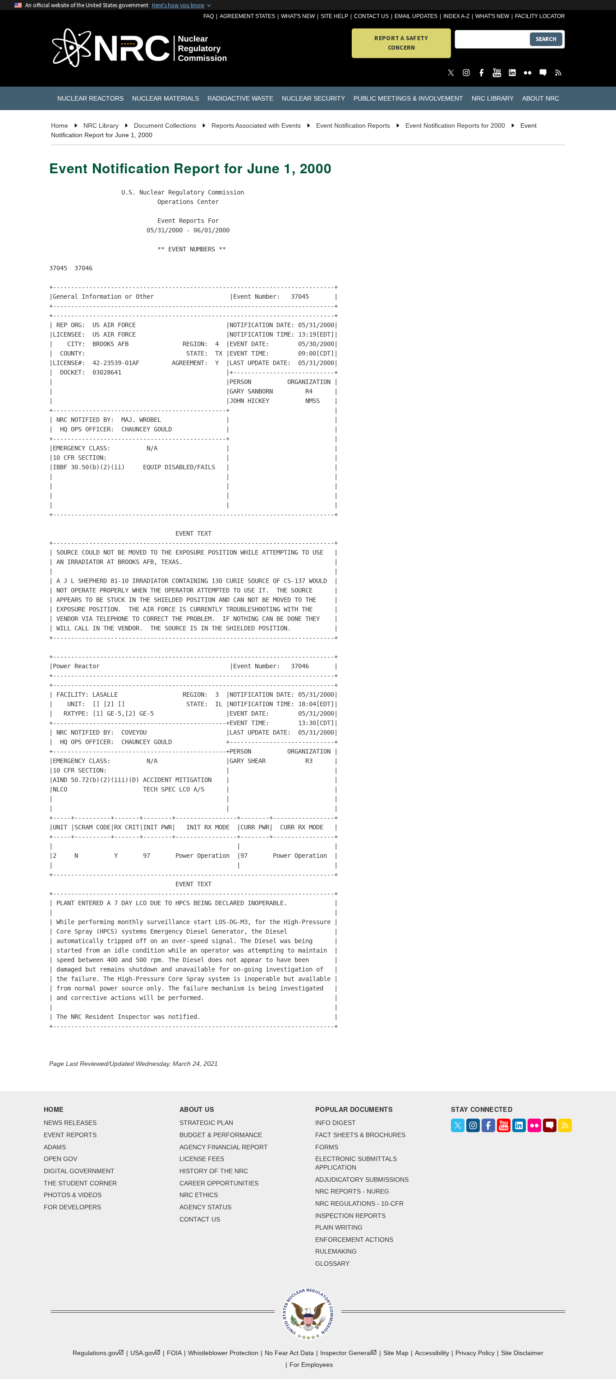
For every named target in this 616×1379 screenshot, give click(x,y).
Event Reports (70, 1134)
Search (546, 39)
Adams (55, 1147)
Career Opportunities (218, 1183)
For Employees (311, 1364)
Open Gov (60, 1158)
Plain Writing (339, 1227)
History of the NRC (213, 1171)
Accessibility (432, 1352)
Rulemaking (336, 1251)
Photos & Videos (72, 1195)
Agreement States (247, 16)
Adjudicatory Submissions (362, 1179)
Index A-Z (456, 16)
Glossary (332, 1263)
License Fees (201, 1158)
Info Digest (335, 1122)
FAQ (208, 16)
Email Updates (416, 16)
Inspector (346, 1352)
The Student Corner (80, 1183)
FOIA (174, 1352)
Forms (326, 1147)
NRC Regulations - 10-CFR (359, 1203)
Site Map (396, 1352)
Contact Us (371, 16)
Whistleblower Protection (223, 1352)
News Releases (70, 1122)
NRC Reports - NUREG (352, 1191)
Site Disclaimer (522, 1352)
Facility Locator (540, 16)
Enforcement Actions (354, 1239)
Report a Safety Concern (401, 42)
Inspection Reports (350, 1215)
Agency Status (205, 1207)
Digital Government (79, 1171)
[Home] (92, 48)
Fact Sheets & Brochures (360, 1134)
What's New (298, 16)
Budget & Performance (220, 1134)
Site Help (334, 16)
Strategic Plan (206, 1122)
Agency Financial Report (223, 1147)
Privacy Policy (475, 1352)
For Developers (72, 1207)
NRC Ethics (198, 1195)
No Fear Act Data (289, 1352)
